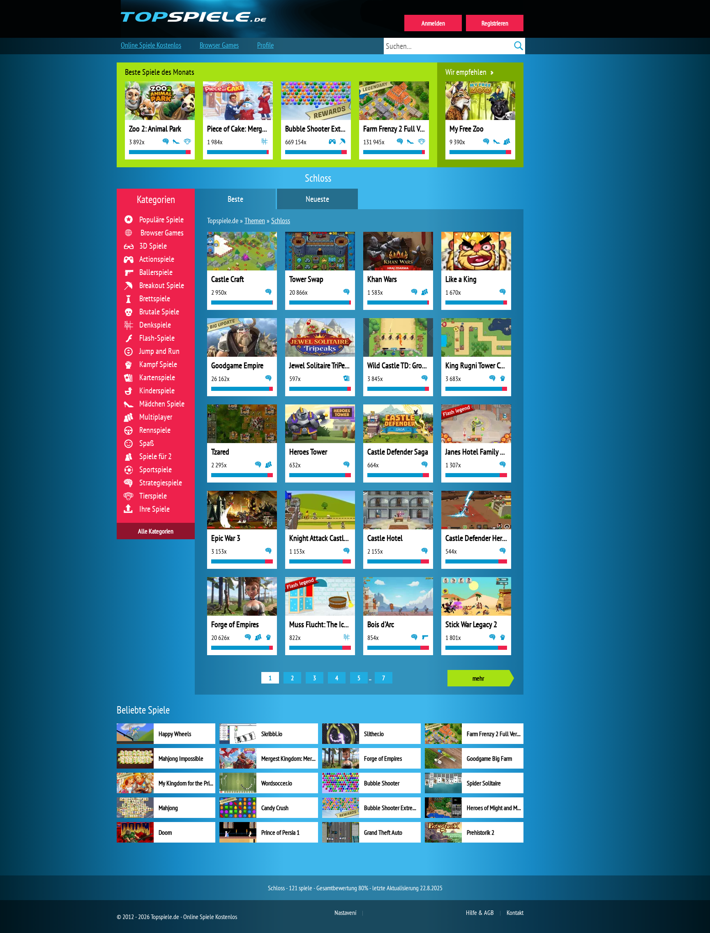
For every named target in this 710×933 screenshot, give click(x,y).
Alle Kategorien (155, 531)
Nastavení (345, 912)
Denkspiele (155, 324)
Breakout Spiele (161, 285)
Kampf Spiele (158, 364)
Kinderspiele (157, 390)
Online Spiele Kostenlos (151, 45)
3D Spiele (153, 245)
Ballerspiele (156, 272)
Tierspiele (153, 495)
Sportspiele (155, 469)
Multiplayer (155, 416)
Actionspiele (156, 259)
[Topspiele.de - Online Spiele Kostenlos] (194, 7)
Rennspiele (155, 430)
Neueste (317, 199)
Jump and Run (159, 351)
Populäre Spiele (161, 219)
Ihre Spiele (154, 508)
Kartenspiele (157, 377)
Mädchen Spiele (161, 403)
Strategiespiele (160, 482)
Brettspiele (154, 298)
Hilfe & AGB (480, 912)
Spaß (146, 443)
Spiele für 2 (155, 456)
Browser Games (162, 232)
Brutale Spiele (159, 311)
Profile (265, 45)
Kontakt (515, 912)
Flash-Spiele (157, 338)
